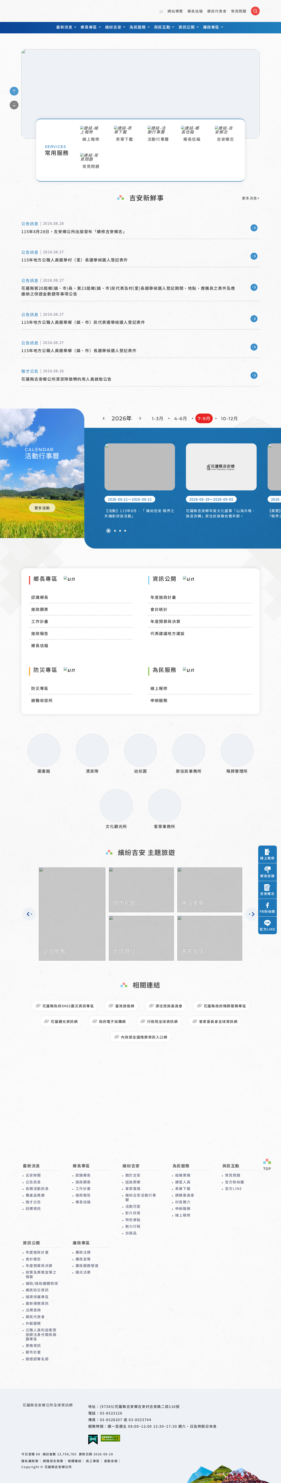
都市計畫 (33, 1352)
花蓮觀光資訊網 (64, 1021)
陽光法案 (83, 1272)
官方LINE (233, 1188)
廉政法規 (83, 1252)
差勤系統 (111, 1461)
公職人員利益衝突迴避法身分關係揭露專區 (41, 1334)
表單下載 (183, 1188)
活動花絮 (133, 1206)
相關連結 (74, 1461)
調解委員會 (185, 1195)
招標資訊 (33, 1208)
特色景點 (133, 1219)
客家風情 (133, 1188)
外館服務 (33, 1323)
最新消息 (64, 27)
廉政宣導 (83, 1259)
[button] (108, 531)
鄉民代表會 (217, 11)
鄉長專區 (89, 27)
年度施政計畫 (163, 597)
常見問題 (238, 11)
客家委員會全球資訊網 (218, 1021)
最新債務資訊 (37, 1303)
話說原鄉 (133, 1182)
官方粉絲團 (234, 1182)
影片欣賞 (133, 1213)
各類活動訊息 (37, 1188)
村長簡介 (183, 1202)
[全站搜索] (255, 11)
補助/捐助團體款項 (42, 1283)
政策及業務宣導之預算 (41, 1274)
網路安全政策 (53, 1461)
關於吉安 (133, 1175)
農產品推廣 (35, 1195)
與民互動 (162, 27)
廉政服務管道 (87, 1265)
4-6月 (180, 418)
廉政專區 (211, 27)
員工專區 (92, 1461)
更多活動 (42, 507)
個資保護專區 (37, 1296)
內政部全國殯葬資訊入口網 (144, 1037)
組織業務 (183, 1175)
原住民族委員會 (169, 1005)
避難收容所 (42, 700)
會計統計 (159, 609)
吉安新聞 (33, 1175)
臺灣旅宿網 (125, 1005)
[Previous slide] (14, 91)
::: (161, 11)
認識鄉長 (39, 597)
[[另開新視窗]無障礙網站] (110, 1438)
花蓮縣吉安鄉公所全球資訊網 (39, 11)
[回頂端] (267, 1165)
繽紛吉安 (113, 27)
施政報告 (39, 633)
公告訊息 (33, 1182)
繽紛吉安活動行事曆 (140, 1197)
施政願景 (39, 609)
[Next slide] (14, 105)
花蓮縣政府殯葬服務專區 (225, 1005)
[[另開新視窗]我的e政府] (93, 1440)
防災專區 (39, 688)
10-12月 (229, 418)
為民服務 (138, 27)
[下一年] (139, 418)
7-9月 (204, 418)
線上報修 (159, 688)
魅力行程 (133, 1226)
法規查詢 (33, 1310)
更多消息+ (251, 198)
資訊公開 (186, 27)
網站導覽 (175, 11)
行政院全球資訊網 (162, 1021)
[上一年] (104, 418)
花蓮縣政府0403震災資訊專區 (68, 1005)
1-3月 (158, 418)
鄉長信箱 (195, 11)
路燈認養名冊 (37, 1359)
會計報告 (33, 1259)
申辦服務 (159, 700)
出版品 (131, 1233)
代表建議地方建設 (167, 633)
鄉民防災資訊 (37, 1290)
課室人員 (183, 1182)
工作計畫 (39, 621)
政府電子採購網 (112, 1021)
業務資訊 (33, 1345)
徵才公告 (33, 1202)
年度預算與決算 (165, 621)
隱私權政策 (29, 1461)
